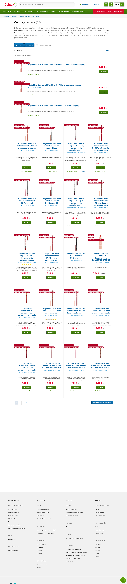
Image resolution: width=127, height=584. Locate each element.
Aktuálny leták (12, 539)
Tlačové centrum (70, 527)
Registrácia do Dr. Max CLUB (45, 533)
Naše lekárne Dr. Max (43, 512)
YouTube (97, 547)
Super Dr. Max (41, 515)
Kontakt (97, 509)
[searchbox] (47, 4)
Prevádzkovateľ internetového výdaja (76, 552)
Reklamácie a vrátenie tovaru (16, 528)
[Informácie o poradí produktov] (30, 50)
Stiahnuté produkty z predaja (74, 538)
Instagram (97, 544)
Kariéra (97, 527)
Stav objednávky (63, 11)
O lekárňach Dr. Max (43, 509)
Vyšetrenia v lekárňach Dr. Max (74, 512)
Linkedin (97, 556)
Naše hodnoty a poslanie (44, 518)
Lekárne (52, 11)
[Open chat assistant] (123, 580)
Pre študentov (99, 533)
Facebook (97, 550)
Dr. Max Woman (41, 544)
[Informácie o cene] (106, 67)
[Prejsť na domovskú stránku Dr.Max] (10, 4)
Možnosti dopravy (13, 512)
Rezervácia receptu (78, 11)
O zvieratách (40, 547)
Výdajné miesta (12, 518)
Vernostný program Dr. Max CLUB (47, 530)
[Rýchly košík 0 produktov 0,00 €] (122, 4)
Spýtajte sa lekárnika (72, 515)
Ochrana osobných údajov (73, 549)
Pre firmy (10, 522)
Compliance (69, 561)
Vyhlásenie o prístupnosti (73, 558)
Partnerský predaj (42, 564)
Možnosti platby (12, 515)
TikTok (97, 553)
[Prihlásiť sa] (111, 4)
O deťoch (39, 553)
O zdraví (39, 550)
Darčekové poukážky (14, 525)
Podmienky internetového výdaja (75, 555)
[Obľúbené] (106, 4)
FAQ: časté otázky (100, 515)
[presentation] (21, 67)
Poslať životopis (99, 530)
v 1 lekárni (82, 171)
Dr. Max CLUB (29, 11)
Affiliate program (42, 568)
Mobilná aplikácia (13, 550)
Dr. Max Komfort (42, 11)
